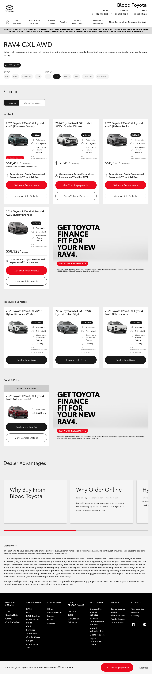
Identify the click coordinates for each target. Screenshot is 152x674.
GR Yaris (72, 611)
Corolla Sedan (12, 622)
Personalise (121, 22)
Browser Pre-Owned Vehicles (96, 611)
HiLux (50, 608)
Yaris (7, 611)
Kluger (29, 640)
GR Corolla (73, 618)
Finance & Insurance (98, 22)
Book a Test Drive (26, 359)
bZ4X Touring (33, 615)
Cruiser (26, 76)
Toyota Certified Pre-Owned (96, 641)
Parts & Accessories (78, 22)
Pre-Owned (96, 602)
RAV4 (29, 608)
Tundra (50, 615)
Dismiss (143, 667)
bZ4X (29, 612)
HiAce (50, 619)
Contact (142, 22)
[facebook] (133, 624)
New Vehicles (17, 22)
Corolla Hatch (12, 614)
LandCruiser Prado (32, 621)
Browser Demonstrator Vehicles (97, 621)
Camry (8, 618)
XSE (38, 76)
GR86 (70, 614)
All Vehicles (12, 65)
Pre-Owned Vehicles (34, 22)
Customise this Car (26, 426)
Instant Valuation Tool (97, 629)
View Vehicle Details (26, 196)
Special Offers (52, 22)
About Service (118, 615)
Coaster (51, 623)
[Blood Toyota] (9, 8)
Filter (13, 92)
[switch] (24, 102)
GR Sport (102, 76)
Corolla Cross (33, 636)
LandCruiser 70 (54, 612)
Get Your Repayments (26, 185)
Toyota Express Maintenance (118, 620)
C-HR (29, 626)
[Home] (7, 22)
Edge (67, 76)
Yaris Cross (31, 633)
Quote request (97, 634)
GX (6, 76)
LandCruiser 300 (32, 646)
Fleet (111, 22)
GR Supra (72, 622)
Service (63, 22)
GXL (15, 76)
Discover (132, 22)
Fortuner (30, 629)
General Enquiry (135, 614)
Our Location (138, 608)
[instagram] (145, 624)
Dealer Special (16, 157)
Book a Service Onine (118, 610)
